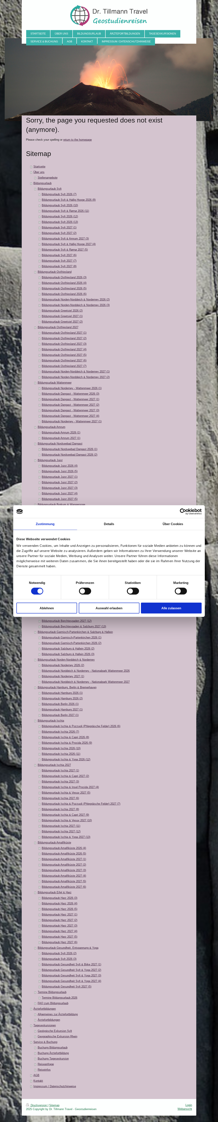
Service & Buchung (45, 1042)
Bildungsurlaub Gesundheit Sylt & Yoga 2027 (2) (71, 970)
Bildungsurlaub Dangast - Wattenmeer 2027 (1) (70, 399)
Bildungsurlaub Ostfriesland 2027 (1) (64, 332)
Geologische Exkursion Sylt (55, 1030)
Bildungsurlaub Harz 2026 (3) (59, 898)
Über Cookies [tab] (173, 524)
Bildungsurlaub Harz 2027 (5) (59, 936)
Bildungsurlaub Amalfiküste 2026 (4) (64, 848)
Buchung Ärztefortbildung (53, 1053)
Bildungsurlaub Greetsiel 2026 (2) (62, 310)
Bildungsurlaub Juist (50, 460)
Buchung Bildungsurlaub (52, 1047)
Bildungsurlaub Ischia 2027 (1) (60, 770)
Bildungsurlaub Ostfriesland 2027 (58, 327)
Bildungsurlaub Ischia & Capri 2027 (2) (65, 776)
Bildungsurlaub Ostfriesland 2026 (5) (64, 288)
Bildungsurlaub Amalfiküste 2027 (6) (64, 886)
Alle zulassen (171, 608)
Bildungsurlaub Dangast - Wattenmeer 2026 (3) (70, 393)
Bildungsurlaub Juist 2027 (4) (59, 493)
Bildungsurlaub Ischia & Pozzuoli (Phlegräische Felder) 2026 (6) (81, 726)
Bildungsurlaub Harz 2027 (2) (59, 920)
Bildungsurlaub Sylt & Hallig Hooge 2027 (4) (69, 244)
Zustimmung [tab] (45, 524)
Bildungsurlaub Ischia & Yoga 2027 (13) (66, 837)
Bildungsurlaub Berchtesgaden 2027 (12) (67, 620)
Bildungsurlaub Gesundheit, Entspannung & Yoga (68, 947)
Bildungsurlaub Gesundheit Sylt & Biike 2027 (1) (71, 964)
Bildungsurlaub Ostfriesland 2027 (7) (64, 366)
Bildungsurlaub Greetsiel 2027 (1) (62, 316)
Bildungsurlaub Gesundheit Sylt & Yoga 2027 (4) (71, 981)
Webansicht (185, 1108)
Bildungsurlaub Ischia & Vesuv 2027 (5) (66, 792)
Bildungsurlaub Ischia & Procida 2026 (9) (67, 742)
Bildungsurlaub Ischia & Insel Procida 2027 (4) (70, 787)
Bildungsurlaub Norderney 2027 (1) (63, 676)
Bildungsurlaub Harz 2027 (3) (59, 925)
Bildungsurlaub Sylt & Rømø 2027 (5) (65, 249)
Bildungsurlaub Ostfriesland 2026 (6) (64, 294)
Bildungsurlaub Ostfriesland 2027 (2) (64, 338)
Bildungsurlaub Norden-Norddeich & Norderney (66, 659)
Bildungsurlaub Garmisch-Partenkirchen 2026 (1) (71, 637)
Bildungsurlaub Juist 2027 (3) (59, 488)
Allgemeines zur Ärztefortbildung (58, 1014)
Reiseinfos (44, 1069)
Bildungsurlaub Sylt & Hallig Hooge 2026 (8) (69, 199)
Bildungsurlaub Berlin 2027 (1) (60, 715)
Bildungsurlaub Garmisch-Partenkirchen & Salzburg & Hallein (75, 632)
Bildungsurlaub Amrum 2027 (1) (61, 438)
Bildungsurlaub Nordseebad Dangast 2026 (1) (69, 449)
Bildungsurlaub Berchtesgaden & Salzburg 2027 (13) (74, 626)
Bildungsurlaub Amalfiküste (54, 842)
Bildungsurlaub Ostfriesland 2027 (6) (64, 360)
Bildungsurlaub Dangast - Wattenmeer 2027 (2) (70, 404)
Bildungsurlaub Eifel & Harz (55, 892)
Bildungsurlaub (42, 183)
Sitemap (54, 1105)
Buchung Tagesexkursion (53, 1058)
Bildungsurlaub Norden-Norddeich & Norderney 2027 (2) (76, 377)
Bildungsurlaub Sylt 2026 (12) (60, 216)
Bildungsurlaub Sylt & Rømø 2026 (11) (65, 210)
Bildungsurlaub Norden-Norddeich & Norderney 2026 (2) (76, 299)
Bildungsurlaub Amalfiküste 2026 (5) (64, 853)
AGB (36, 1075)
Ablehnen (47, 608)
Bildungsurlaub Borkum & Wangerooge (61, 504)
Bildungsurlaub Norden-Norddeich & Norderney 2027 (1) (76, 371)
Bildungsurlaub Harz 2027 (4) (59, 931)
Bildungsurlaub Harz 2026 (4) (59, 903)
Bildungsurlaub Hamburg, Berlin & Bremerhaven (67, 687)
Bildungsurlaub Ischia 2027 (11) (61, 825)
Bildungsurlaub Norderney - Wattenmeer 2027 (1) (72, 421)
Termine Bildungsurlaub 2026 (59, 997)
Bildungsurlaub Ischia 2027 (54, 765)
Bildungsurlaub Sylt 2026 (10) (60, 205)
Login (188, 1105)
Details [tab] (109, 524)
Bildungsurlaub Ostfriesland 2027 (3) (64, 343)
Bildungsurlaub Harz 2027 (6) (59, 942)
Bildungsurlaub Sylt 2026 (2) (59, 953)
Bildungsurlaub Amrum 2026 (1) (61, 432)
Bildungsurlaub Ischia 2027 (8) (60, 809)
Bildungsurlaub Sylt (50, 188)
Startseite (39, 166)
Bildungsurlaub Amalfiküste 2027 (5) (64, 881)
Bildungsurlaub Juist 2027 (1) (59, 476)
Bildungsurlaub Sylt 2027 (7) (59, 260)
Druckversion (39, 1105)
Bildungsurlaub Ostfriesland (55, 271)
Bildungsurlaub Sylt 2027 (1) (59, 227)
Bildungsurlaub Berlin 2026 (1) (60, 704)
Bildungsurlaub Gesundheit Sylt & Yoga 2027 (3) (71, 975)
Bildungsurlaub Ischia (51, 720)
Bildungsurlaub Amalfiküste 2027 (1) (64, 859)
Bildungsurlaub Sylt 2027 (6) (59, 255)
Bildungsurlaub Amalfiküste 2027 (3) (64, 870)
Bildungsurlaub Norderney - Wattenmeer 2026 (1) (72, 388)
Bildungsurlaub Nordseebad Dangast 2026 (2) (69, 454)
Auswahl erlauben (109, 608)
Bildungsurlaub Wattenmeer (55, 382)
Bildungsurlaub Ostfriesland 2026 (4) (64, 282)
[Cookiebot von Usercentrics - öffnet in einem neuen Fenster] (183, 511)
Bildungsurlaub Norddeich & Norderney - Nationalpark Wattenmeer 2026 (86, 670)
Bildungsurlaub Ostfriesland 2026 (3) (64, 277)
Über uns (38, 172)
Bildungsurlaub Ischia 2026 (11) (61, 753)
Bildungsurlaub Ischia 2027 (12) (61, 831)
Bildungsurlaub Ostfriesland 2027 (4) (64, 349)
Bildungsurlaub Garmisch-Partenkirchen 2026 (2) (71, 643)
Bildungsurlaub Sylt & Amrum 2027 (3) (65, 238)
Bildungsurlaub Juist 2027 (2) (59, 482)
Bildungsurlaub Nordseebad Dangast (60, 443)
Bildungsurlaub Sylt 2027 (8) (59, 266)
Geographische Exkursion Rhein (57, 1036)
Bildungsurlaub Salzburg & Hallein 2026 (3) (68, 654)
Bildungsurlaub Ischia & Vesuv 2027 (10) (67, 820)
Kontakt (38, 1080)
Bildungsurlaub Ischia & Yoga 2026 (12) (66, 759)
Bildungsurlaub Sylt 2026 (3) (59, 958)
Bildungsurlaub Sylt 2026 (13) (60, 222)
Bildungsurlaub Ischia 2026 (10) (61, 748)
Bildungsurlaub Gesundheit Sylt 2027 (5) (66, 986)
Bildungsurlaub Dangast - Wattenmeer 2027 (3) (70, 410)
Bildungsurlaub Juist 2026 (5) (59, 471)
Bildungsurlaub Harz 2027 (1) (59, 914)
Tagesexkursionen (44, 1025)
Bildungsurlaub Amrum (51, 427)
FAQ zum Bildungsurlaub (53, 1003)
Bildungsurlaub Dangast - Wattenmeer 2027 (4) (70, 415)
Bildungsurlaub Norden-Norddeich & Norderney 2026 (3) (76, 305)
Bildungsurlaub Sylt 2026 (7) (59, 194)
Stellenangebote (47, 177)
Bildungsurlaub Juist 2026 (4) (59, 465)
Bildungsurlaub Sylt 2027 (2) (59, 233)
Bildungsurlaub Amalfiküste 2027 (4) (64, 875)
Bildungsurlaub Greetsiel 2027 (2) (62, 321)
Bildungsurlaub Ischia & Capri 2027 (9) (65, 814)
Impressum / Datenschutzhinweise (54, 1086)
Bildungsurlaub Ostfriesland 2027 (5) (64, 355)
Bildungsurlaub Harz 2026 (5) (59, 909)
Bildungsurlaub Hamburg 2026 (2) (62, 698)
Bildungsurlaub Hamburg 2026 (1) (62, 693)
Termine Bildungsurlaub (52, 992)
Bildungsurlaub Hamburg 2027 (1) (62, 709)
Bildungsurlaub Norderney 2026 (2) (63, 665)
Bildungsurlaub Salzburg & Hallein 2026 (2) (68, 648)
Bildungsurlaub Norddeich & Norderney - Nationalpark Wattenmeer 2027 (86, 681)
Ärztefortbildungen (44, 1008)
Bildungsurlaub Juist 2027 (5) (59, 499)
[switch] (85, 591)
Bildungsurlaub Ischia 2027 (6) (60, 798)
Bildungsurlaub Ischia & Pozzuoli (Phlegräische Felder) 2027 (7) (81, 803)
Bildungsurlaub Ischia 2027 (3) (60, 781)
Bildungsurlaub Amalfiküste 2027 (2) (64, 864)
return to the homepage (77, 139)
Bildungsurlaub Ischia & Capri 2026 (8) (65, 737)
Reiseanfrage (46, 1064)
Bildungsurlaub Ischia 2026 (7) (60, 731)
